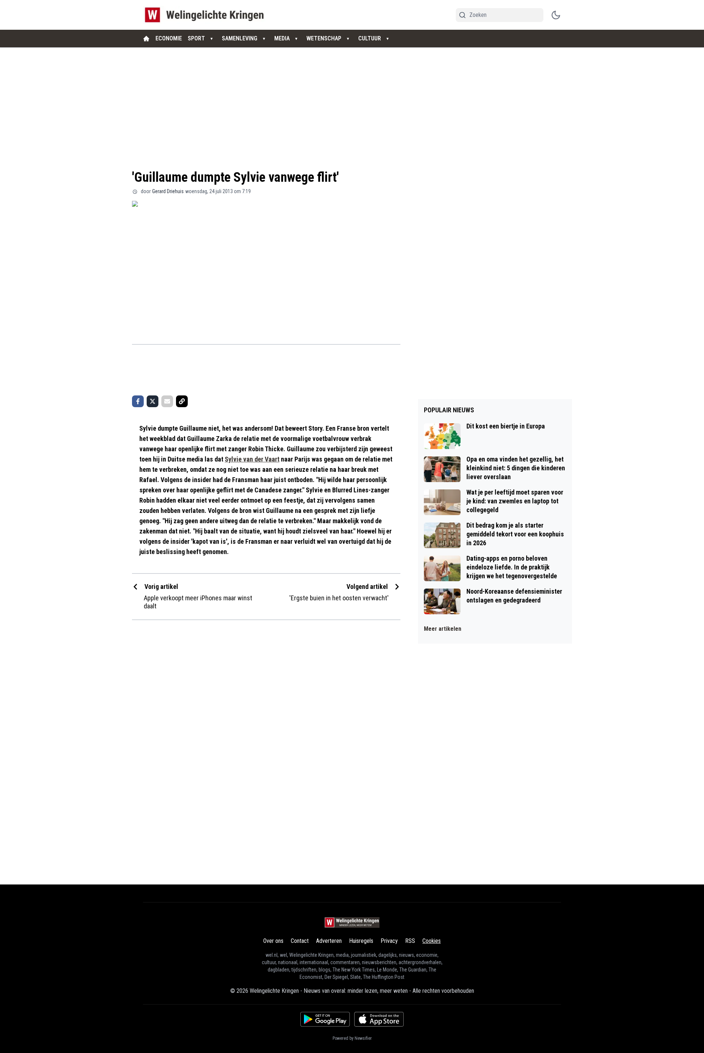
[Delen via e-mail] (167, 401)
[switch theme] (556, 15)
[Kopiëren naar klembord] (182, 401)
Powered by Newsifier (352, 1038)
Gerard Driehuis (168, 191)
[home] (146, 38)
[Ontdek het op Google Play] (325, 1019)
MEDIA (282, 38)
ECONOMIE (168, 38)
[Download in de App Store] (379, 1019)
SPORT (196, 38)
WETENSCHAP (324, 38)
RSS (410, 940)
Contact (300, 940)
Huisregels (361, 940)
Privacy (389, 940)
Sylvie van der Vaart (252, 459)
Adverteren (329, 940)
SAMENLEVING (239, 38)
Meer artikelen (442, 628)
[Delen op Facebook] (138, 401)
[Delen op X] (152, 401)
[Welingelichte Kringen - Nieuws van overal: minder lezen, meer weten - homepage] (206, 15)
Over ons (273, 940)
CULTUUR (369, 38)
